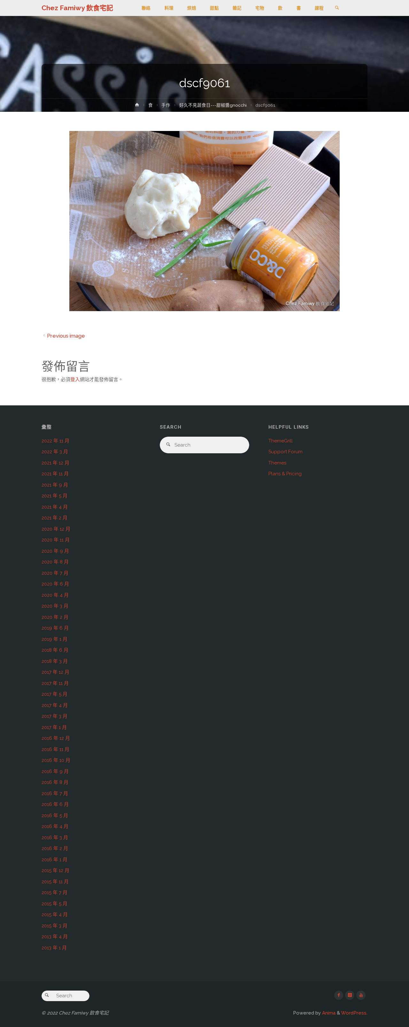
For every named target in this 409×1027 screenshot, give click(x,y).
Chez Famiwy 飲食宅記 (77, 8)
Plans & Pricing (285, 474)
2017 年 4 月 (55, 705)
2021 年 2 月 (54, 518)
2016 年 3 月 (55, 837)
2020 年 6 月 (55, 584)
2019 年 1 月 (54, 639)
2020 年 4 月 (55, 595)
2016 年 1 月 (54, 859)
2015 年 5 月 (54, 904)
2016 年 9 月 (55, 771)
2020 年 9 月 (55, 551)
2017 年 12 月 (55, 672)
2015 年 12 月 (55, 870)
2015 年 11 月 (55, 882)
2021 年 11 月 (55, 474)
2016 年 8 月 (55, 782)
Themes (277, 463)
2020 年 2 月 (55, 617)
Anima (328, 1013)
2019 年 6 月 (55, 628)
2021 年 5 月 (54, 496)
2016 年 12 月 (56, 738)
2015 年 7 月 (54, 892)
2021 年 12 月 (55, 463)
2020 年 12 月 (56, 529)
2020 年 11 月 (56, 540)
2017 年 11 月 (55, 683)
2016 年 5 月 (55, 815)
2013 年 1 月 (54, 948)
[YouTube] (361, 995)
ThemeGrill (280, 441)
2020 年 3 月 (55, 606)
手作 (165, 105)
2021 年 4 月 (55, 507)
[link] (336, 8)
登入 (75, 379)
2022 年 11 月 (55, 441)
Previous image (66, 336)
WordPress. (354, 1013)
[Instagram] (349, 995)
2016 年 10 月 (56, 760)
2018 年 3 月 (55, 661)
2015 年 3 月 (54, 926)
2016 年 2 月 (55, 848)
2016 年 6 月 (55, 804)
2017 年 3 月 (54, 716)
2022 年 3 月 (55, 452)
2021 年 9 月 (55, 485)
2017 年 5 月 (54, 694)
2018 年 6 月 (55, 650)
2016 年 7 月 (55, 793)
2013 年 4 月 (55, 936)
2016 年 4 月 (55, 826)
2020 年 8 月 (55, 562)
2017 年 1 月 (54, 727)
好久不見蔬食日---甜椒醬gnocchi (213, 105)
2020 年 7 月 (55, 573)
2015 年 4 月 (55, 914)
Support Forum (285, 452)
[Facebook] (338, 995)
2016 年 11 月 (55, 749)
